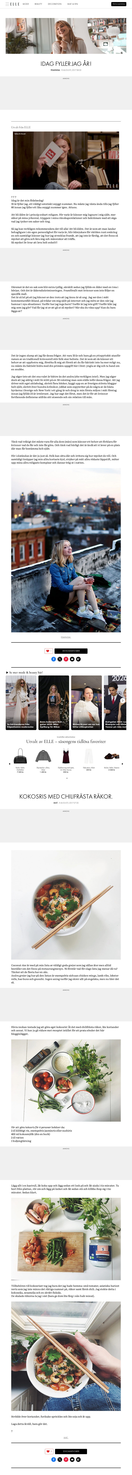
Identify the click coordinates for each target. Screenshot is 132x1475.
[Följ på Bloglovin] (78, 659)
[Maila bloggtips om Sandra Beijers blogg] (72, 659)
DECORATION (55, 4)
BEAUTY (38, 4)
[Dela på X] (59, 659)
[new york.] (66, 550)
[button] (21, 702)
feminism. (55, 70)
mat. (55, 803)
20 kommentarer (71, 1451)
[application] (66, 160)
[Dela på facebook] (53, 659)
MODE (26, 4)
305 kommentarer (71, 651)
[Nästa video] (122, 700)
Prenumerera (119, 4)
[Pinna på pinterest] (66, 659)
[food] (66, 904)
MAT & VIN (72, 4)
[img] (49, 651)
